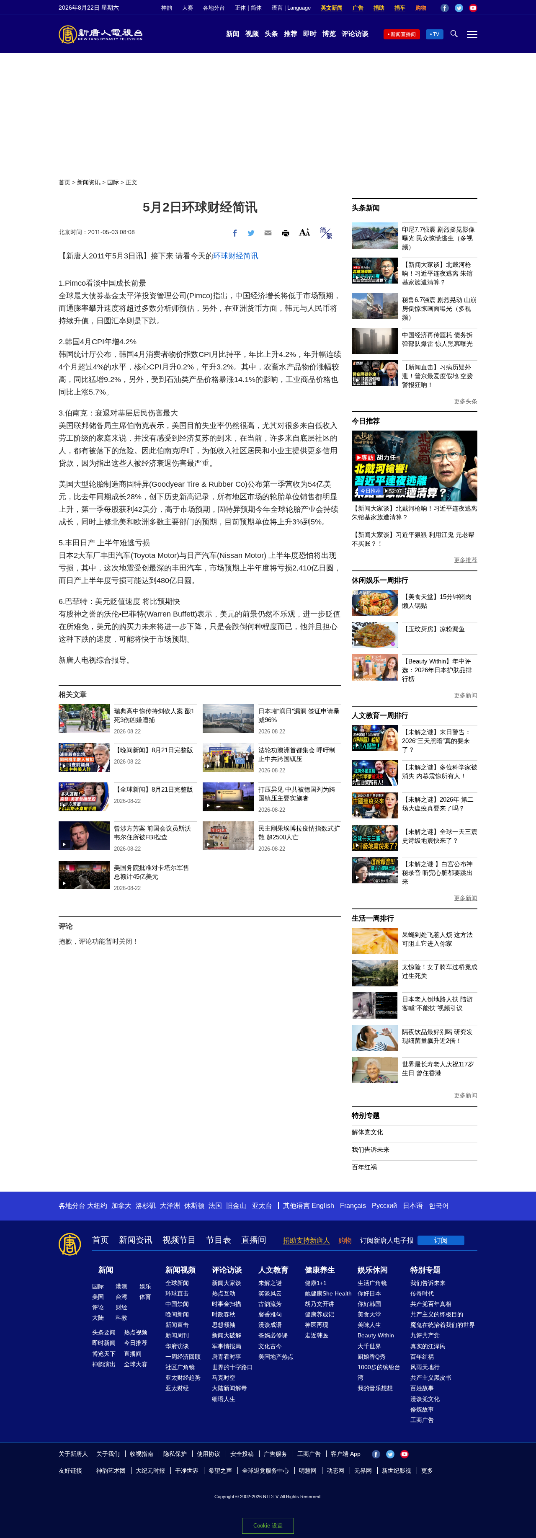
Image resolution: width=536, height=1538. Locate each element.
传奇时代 (422, 1293)
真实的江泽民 (428, 1346)
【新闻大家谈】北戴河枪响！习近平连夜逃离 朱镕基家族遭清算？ (437, 273)
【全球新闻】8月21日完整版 (153, 789)
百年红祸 (364, 1167)
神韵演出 (104, 1364)
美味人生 (369, 1324)
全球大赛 (135, 1364)
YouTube (473, 8)
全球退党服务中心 (265, 1470)
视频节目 (179, 1239)
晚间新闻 (177, 1314)
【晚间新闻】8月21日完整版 (153, 750)
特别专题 (366, 1116)
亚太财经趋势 (183, 1377)
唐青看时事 (226, 1356)
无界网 (363, 1470)
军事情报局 (226, 1346)
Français (353, 1205)
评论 (98, 1307)
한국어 (439, 1205)
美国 (98, 1296)
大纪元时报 (150, 1470)
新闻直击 (177, 1324)
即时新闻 (104, 1342)
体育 (145, 1296)
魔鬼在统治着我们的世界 (442, 1324)
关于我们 (108, 1453)
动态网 (335, 1470)
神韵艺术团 (111, 1470)
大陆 (98, 1317)
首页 (64, 182)
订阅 (441, 1240)
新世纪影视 (396, 1470)
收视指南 (141, 1453)
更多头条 (465, 401)
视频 (252, 33)
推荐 (290, 33)
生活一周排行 (373, 918)
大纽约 (97, 1205)
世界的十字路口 (232, 1367)
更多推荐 (465, 560)
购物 (420, 8)
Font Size (305, 231)
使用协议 (208, 1453)
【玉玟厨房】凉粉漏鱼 (433, 628)
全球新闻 (177, 1283)
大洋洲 (170, 1205)
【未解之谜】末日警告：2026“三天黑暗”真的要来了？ (436, 740)
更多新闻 (465, 695)
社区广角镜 (180, 1367)
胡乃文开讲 (319, 1304)
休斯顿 (194, 1205)
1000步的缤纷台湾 (379, 1372)
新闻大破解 (226, 1335)
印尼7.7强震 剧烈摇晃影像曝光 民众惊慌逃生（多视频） (438, 238)
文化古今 (270, 1346)
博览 (329, 33)
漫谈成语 (270, 1324)
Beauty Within (376, 1335)
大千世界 (369, 1346)
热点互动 (223, 1293)
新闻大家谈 (226, 1283)
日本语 (413, 1205)
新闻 (233, 33)
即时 (310, 33)
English (323, 1205)
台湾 (121, 1296)
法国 (215, 1205)
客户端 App (346, 1453)
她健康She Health (328, 1293)
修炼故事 (422, 1409)
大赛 (187, 8)
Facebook (445, 8)
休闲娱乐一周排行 (380, 580)
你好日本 (369, 1293)
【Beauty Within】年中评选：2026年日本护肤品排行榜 (437, 670)
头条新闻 (366, 208)
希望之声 (220, 1470)
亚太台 (262, 1205)
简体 (256, 8)
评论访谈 (355, 33)
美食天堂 (369, 1314)
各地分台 (214, 8)
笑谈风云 (270, 1293)
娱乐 (145, 1286)
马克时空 (223, 1377)
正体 (240, 8)
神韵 (166, 8)
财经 (121, 1307)
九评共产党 (425, 1335)
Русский (384, 1205)
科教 (121, 1317)
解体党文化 (367, 1131)
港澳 (121, 1286)
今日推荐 (366, 421)
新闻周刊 (177, 1335)
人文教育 (273, 1270)
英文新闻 (332, 8)
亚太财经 (177, 1388)
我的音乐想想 (375, 1388)
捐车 (399, 8)
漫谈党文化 (425, 1399)
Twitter (459, 8)
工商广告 (422, 1420)
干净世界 (186, 1470)
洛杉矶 (146, 1205)
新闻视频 (180, 1270)
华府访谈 (177, 1346)
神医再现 (316, 1324)
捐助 (379, 8)
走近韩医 (316, 1335)
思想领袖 (223, 1324)
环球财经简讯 (235, 256)
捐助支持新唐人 (306, 1240)
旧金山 (236, 1205)
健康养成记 (319, 1314)
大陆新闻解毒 (229, 1388)
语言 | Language (291, 8)
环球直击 (177, 1293)
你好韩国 (369, 1304)
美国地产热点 (276, 1356)
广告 (358, 8)
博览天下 (104, 1353)
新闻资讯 (88, 182)
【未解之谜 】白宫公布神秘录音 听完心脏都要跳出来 (437, 872)
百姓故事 (422, 1388)
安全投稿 (242, 1453)
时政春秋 (223, 1314)
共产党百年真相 (430, 1304)
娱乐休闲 (373, 1270)
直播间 (253, 1239)
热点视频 (135, 1332)
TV (436, 34)
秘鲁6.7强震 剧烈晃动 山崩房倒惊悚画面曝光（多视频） (439, 308)
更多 (427, 1470)
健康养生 (320, 1270)
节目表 (218, 1239)
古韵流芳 (270, 1304)
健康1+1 (316, 1283)
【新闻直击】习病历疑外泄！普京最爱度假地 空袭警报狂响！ (437, 376)
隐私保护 (175, 1453)
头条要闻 (104, 1332)
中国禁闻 (177, 1304)
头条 (271, 33)
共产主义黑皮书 (430, 1377)
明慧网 (308, 1470)
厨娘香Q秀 (372, 1356)
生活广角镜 (372, 1283)
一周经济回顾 (183, 1356)
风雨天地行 (425, 1367)
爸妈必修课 (273, 1335)
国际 (113, 182)
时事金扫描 (226, 1304)
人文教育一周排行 (380, 716)
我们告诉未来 (370, 1149)
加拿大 (121, 1205)
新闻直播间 (403, 34)
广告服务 (275, 1453)
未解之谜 (270, 1283)
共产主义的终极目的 (436, 1314)
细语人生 (223, 1399)
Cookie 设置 (268, 1526)
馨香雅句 (270, 1314)
